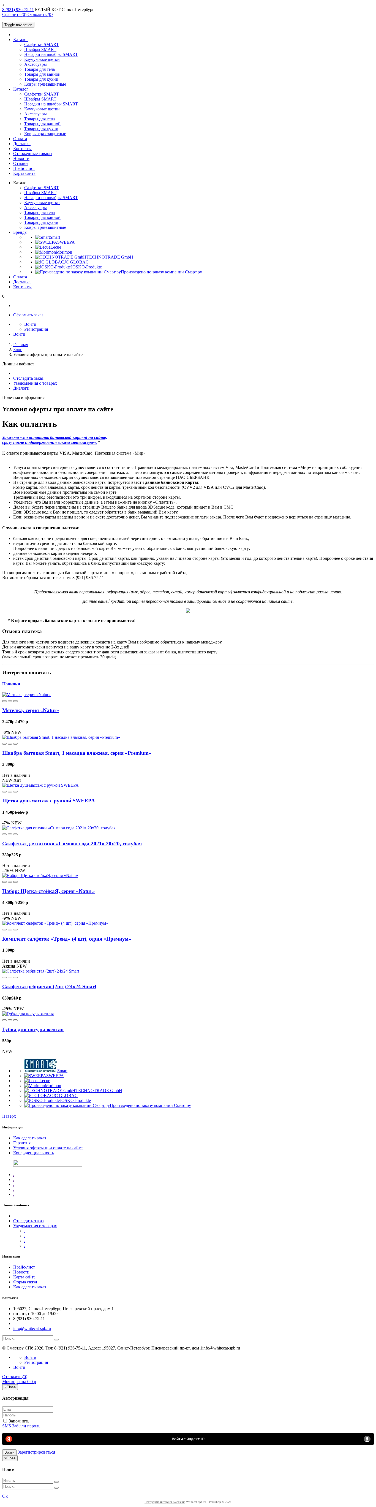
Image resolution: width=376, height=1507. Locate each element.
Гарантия (22, 1143)
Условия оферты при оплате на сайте (48, 1147)
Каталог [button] (20, 89)
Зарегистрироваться (36, 1452)
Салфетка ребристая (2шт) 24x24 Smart (49, 986)
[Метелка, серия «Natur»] (26, 694)
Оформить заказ (28, 315)
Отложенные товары (32, 153)
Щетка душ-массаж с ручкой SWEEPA (48, 800)
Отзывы (20, 163)
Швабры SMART (40, 49)
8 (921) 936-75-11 (18, 9)
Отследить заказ (28, 378)
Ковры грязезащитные (45, 84)
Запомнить (18, 1421)
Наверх (9, 1116)
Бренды (20, 232)
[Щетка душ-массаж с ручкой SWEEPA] (40, 785)
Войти (30, 324)
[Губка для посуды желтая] (28, 1013)
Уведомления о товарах (35, 383)
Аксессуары (35, 64)
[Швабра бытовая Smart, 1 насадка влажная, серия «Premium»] (61, 737)
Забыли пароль (26, 1426)
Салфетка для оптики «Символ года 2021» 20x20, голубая (72, 843)
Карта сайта (24, 173)
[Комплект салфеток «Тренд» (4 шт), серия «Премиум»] (55, 923)
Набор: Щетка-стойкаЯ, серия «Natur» (48, 891)
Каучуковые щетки (42, 59)
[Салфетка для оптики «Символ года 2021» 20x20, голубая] (58, 828)
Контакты (22, 148)
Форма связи (25, 1282)
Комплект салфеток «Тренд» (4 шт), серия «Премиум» (66, 939)
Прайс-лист (24, 168)
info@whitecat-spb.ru (32, 1328)
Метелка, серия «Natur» (30, 710)
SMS (6, 1426)
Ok (5, 1496)
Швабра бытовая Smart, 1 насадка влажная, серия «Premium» (76, 753)
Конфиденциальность (33, 1152)
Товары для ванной (42, 74)
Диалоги (21, 388)
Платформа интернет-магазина (165, 1501)
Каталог (20, 39)
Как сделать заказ (29, 1138)
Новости (21, 158)
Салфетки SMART (41, 44)
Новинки (11, 683)
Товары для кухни (41, 79)
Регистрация (36, 329)
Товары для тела (39, 69)
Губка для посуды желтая (33, 1029)
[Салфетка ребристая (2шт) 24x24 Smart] (40, 971)
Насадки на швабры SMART (51, 54)
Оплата (20, 138)
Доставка (22, 143)
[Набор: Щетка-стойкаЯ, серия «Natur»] (40, 875)
